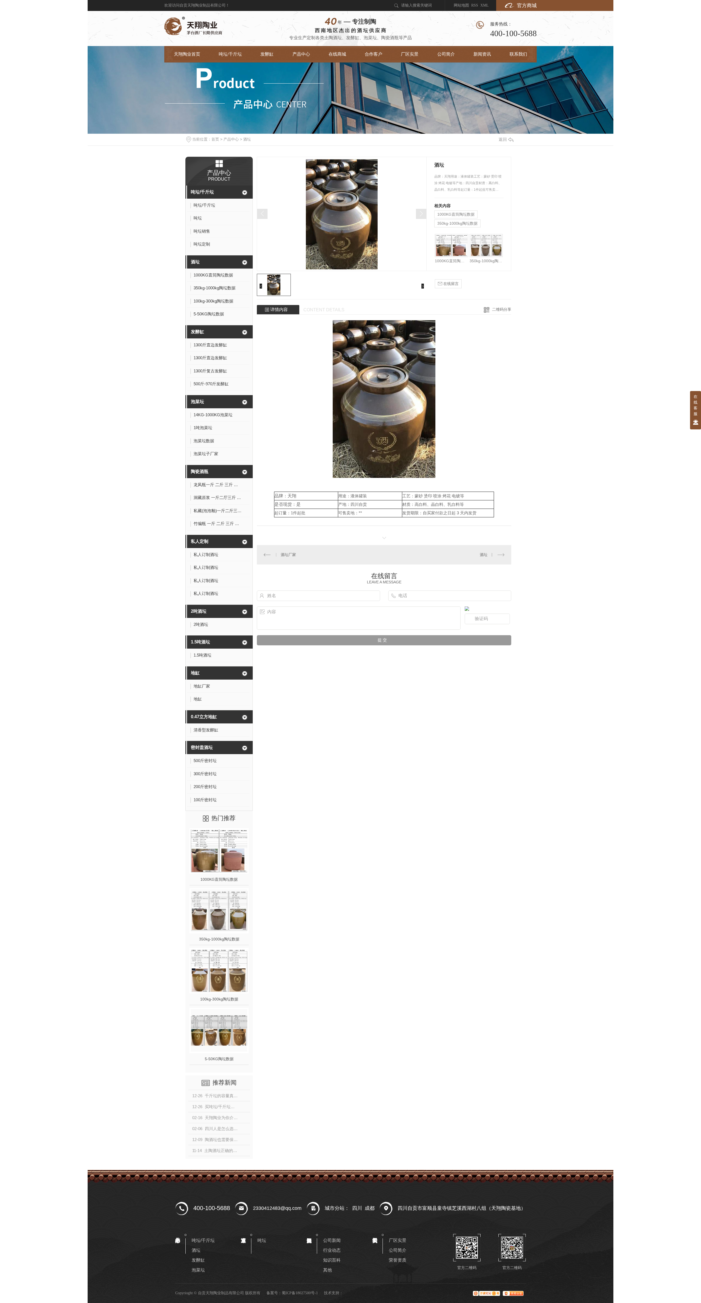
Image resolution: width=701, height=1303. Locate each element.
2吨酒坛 (198, 611)
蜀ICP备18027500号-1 (300, 1293)
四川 (357, 1208)
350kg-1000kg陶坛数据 (219, 939)
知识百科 (332, 1260)
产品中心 (301, 54)
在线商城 (337, 54)
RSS (474, 5)
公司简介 (446, 54)
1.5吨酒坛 (200, 642)
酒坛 (247, 139)
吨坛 (261, 1240)
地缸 (195, 673)
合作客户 (373, 54)
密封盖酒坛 (202, 747)
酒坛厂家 (288, 554)
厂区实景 (409, 54)
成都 (370, 1208)
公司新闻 (332, 1240)
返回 (503, 139)
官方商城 (527, 5)
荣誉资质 (397, 1260)
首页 (215, 139)
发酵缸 (267, 54)
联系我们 (518, 54)
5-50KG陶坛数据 (219, 1059)
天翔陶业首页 (187, 54)
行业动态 (332, 1250)
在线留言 (450, 283)
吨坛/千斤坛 (230, 54)
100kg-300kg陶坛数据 (219, 999)
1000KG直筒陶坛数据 (219, 879)
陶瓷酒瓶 (199, 471)
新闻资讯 (482, 54)
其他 (327, 1270)
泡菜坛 (197, 401)
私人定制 (199, 541)
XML (484, 5)
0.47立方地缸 (204, 716)
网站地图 (461, 5)
